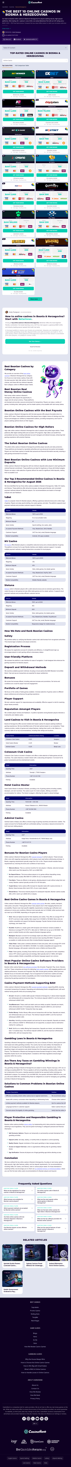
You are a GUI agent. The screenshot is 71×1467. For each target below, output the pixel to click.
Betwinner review (18, 94)
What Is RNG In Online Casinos (35, 1369)
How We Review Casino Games (35, 1347)
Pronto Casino (35, 1311)
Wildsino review (52, 264)
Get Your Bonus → (35, 341)
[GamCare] (37, 1441)
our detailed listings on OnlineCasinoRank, (48, 1169)
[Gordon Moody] (53, 1441)
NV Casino (8, 545)
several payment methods (40, 987)
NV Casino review (18, 122)
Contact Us (35, 1388)
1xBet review (52, 94)
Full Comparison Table (22, 65)
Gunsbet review (52, 206)
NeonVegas (35, 1321)
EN (34, 1423)
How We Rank (35, 1395)
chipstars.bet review (52, 122)
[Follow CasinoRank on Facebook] (24, 1418)
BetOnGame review (18, 150)
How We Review (35, 1392)
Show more (34, 299)
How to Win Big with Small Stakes (35, 1366)
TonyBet (35, 1317)
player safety (28, 1124)
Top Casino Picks (7, 65)
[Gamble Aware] (31, 1449)
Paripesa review (18, 206)
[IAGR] (14, 1441)
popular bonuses (37, 857)
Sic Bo (35, 1340)
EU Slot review (18, 291)
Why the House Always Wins (35, 1359)
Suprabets (35, 1307)
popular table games (38, 903)
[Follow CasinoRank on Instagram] (28, 1418)
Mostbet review (52, 150)
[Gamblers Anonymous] (24, 1441)
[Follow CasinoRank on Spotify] (42, 1418)
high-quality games (42, 969)
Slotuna (7, 589)
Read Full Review (35, 347)
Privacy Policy (35, 1398)
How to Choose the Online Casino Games (35, 1363)
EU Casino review (52, 178)
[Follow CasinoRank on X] (33, 1418)
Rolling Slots (35, 1314)
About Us (35, 1385)
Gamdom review (18, 234)
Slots (35, 1343)
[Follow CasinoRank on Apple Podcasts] (46, 1418)
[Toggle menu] (3, 2)
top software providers (30, 967)
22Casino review (18, 178)
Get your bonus (18, 91)
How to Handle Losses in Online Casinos (35, 1373)
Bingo (35, 1333)
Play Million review (52, 234)
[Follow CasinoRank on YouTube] (37, 1418)
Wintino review (18, 264)
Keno (35, 1337)
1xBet (6, 501)
